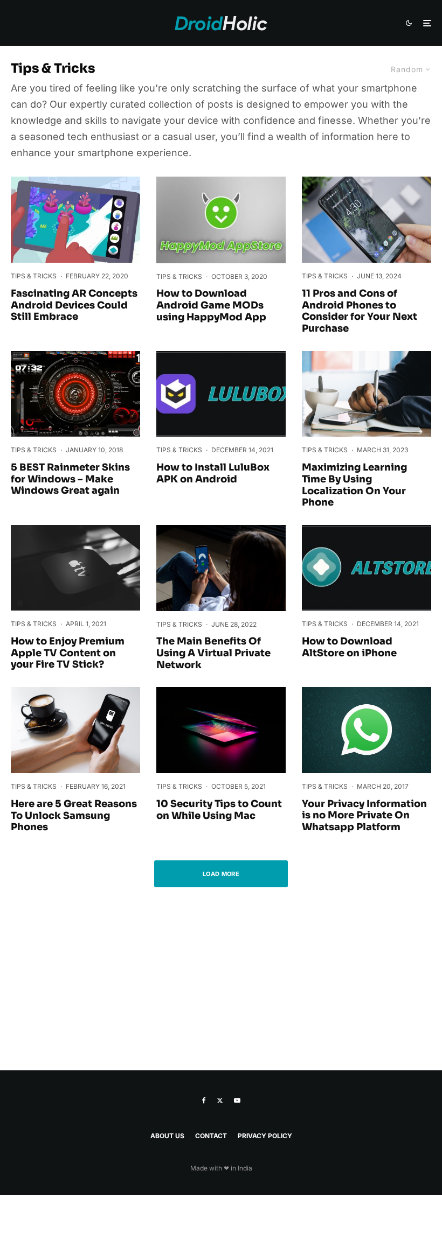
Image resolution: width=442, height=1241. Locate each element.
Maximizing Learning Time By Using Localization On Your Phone (354, 485)
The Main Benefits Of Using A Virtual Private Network (213, 653)
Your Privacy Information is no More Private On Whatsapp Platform (364, 815)
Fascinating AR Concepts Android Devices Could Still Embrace (74, 305)
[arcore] (75, 220)
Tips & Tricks (34, 276)
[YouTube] (237, 1100)
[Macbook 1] (221, 730)
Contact (211, 1136)
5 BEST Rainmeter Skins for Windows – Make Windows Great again (70, 479)
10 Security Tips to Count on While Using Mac (219, 810)
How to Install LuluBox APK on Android (213, 473)
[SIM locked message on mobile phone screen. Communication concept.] (75, 730)
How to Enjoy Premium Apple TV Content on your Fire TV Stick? (68, 653)
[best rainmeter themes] (75, 394)
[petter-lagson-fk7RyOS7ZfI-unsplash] (221, 568)
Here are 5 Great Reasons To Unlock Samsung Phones (74, 815)
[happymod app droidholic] (221, 220)
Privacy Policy (265, 1136)
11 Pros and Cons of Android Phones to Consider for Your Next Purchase (359, 311)
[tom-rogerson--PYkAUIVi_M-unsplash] (366, 394)
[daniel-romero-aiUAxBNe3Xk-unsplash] (366, 220)
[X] (220, 1100)
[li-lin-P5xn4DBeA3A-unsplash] (75, 568)
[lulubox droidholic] (221, 394)
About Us (167, 1136)
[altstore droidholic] (366, 568)
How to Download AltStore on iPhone (349, 647)
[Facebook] (204, 1100)
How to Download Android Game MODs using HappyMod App (211, 305)
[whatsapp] (366, 730)
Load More (221, 874)
